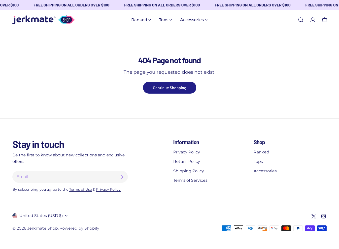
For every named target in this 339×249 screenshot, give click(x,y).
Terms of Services (190, 180)
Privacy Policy (186, 152)
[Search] (301, 20)
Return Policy (186, 161)
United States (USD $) (41, 215)
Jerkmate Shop (42, 228)
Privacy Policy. (108, 189)
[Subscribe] (122, 177)
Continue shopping (169, 87)
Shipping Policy (188, 171)
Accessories (265, 171)
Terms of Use (80, 189)
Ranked (261, 152)
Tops (258, 161)
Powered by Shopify (79, 228)
